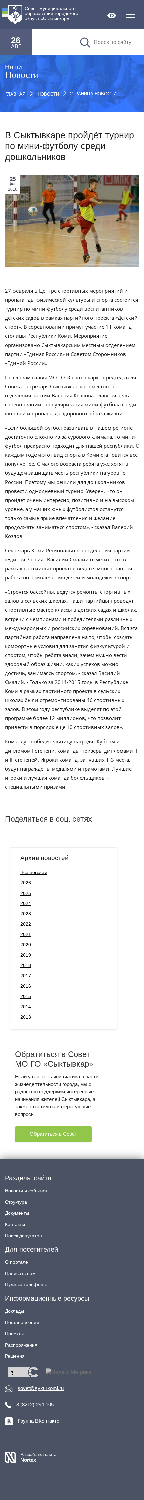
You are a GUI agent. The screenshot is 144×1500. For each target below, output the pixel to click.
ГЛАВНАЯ (15, 94)
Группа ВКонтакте (38, 1421)
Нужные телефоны (26, 1284)
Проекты (14, 1333)
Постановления (22, 1322)
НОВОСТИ (48, 94)
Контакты (15, 1224)
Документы (17, 1213)
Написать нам (20, 1273)
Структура (16, 1202)
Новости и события (26, 1190)
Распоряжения (21, 1345)
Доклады (14, 1311)
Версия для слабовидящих (111, 15)
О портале (16, 1262)
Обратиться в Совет (53, 1134)
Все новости (33, 872)
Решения (15, 1356)
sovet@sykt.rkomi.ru (41, 1388)
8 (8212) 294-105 (35, 1404)
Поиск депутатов (23, 1235)
